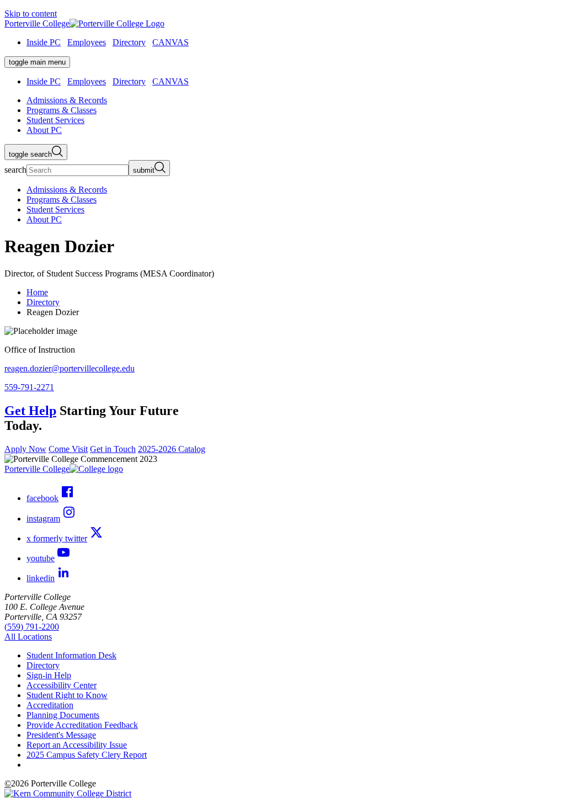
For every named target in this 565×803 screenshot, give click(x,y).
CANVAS (170, 42)
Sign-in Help (48, 675)
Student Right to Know (67, 695)
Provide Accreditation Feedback (82, 725)
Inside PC (43, 42)
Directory (129, 42)
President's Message (61, 735)
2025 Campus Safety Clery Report (86, 754)
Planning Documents (62, 715)
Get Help (30, 410)
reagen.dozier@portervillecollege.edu (69, 368)
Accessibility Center (61, 685)
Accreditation (49, 705)
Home (37, 292)
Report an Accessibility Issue (76, 744)
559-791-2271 (29, 387)
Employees (86, 42)
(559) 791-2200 (31, 626)
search (15, 169)
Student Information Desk (71, 655)
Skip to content (30, 13)
